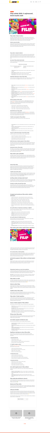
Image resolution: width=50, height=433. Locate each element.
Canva (33, 93)
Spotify (27, 96)
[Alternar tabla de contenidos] (26, 399)
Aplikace (36, 1)
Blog (33, 1)
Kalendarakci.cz (26, 87)
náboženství (12, 11)
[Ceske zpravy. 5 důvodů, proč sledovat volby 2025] (12, 67)
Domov (31, 1)
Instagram (27, 89)
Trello (21, 91)
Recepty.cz (13, 101)
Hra (38, 1)
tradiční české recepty (16, 345)
